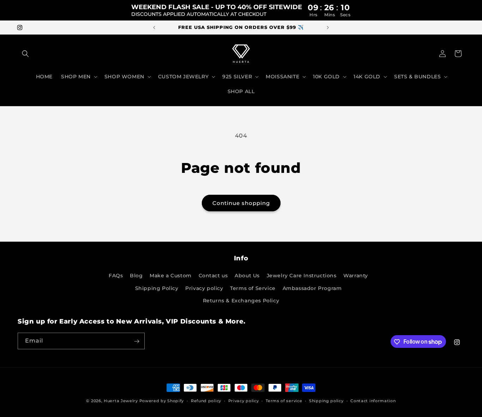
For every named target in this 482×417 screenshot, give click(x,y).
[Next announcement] (328, 27)
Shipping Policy (157, 288)
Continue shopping (241, 203)
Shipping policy (326, 400)
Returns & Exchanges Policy (241, 300)
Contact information (373, 400)
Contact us (213, 276)
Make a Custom (171, 276)
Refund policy (206, 400)
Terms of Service (253, 288)
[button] (25, 53)
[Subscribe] (136, 341)
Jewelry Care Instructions (302, 276)
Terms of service (284, 400)
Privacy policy (204, 288)
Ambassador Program (312, 288)
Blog (136, 276)
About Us (247, 276)
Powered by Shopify (161, 400)
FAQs (116, 276)
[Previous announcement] (154, 27)
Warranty (355, 276)
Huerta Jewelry (121, 400)
